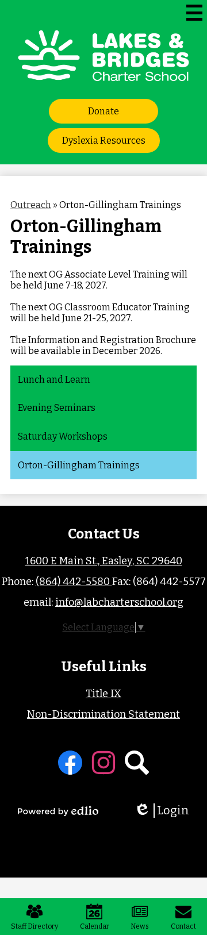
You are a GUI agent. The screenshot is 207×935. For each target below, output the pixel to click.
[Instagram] (103, 763)
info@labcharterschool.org (119, 602)
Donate (103, 111)
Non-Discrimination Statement (103, 714)
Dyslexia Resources (103, 140)
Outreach (30, 204)
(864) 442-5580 (74, 581)
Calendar (94, 926)
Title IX (103, 693)
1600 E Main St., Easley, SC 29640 (103, 561)
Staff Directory (34, 926)
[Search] (137, 763)
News (140, 926)
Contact (183, 926)
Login (165, 810)
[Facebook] (70, 763)
